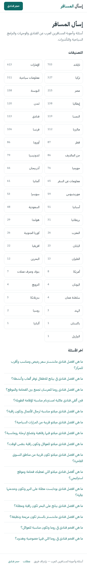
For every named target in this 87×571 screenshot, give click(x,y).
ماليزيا (64, 129)
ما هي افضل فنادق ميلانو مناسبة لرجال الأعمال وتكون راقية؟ (44, 411)
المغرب (64, 233)
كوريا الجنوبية (23, 233)
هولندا (23, 220)
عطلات (26, 561)
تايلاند (64, 64)
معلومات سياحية (23, 77)
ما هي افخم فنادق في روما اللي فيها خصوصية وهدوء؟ (49, 538)
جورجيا (64, 168)
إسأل (72, 6)
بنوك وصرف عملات (23, 271)
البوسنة (23, 90)
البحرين (23, 259)
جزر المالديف (64, 155)
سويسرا (23, 194)
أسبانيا (64, 207)
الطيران (64, 259)
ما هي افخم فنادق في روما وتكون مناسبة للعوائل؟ (52, 527)
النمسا (64, 116)
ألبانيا (23, 323)
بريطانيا (64, 220)
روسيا (23, 310)
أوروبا (23, 142)
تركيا (64, 77)
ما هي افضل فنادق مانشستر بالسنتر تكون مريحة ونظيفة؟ (46, 516)
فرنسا (23, 129)
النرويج (23, 284)
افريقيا (23, 246)
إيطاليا (64, 103)
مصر (64, 90)
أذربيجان (23, 168)
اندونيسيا (23, 155)
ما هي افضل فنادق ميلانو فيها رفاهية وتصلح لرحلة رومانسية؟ (44, 433)
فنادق (23, 116)
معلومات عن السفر (64, 181)
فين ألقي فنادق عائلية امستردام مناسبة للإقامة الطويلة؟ (48, 400)
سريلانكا (23, 297)
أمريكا (64, 271)
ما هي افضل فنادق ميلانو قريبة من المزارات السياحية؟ (49, 422)
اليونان (64, 284)
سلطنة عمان (64, 297)
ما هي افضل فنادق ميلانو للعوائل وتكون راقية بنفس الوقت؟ (45, 443)
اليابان (64, 246)
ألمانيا (23, 181)
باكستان (64, 323)
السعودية (23, 207)
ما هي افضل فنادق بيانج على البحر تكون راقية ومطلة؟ (48, 505)
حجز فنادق (13, 6)
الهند (64, 310)
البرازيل (64, 336)
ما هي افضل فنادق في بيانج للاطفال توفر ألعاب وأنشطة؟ (47, 378)
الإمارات (23, 64)
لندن (23, 103)
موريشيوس (64, 194)
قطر (64, 142)
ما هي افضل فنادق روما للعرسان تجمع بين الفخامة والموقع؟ (44, 389)
